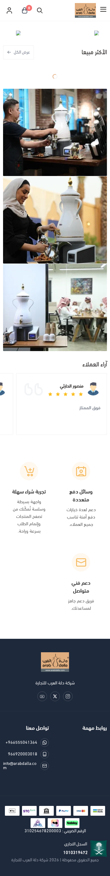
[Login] (9, 10)
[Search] (40, 10)
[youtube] (42, 696)
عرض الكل (22, 52)
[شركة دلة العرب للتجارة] (55, 662)
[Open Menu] (103, 10)
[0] (24, 10)
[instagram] (68, 696)
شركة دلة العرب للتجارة (29, 860)
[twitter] (55, 696)
